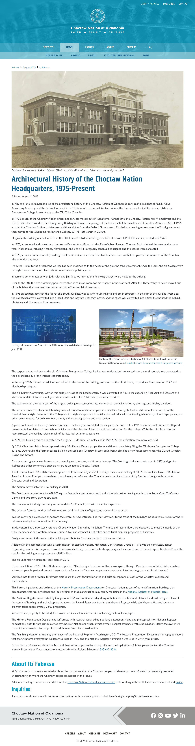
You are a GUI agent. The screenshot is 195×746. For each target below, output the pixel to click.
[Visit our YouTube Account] (168, 716)
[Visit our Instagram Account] (160, 716)
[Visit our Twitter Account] (175, 716)
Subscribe (169, 3)
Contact (184, 3)
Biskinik (15, 67)
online (179, 682)
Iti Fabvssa (44, 67)
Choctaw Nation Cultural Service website (91, 682)
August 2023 (29, 67)
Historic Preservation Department (81, 587)
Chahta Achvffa (149, 3)
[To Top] (181, 739)
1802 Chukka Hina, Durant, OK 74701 (32, 718)
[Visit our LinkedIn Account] (182, 716)
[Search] (150, 47)
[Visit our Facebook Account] (153, 716)
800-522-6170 (62, 718)
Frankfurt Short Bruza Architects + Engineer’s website (153, 363)
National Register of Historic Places (147, 591)
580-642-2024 (108, 649)
